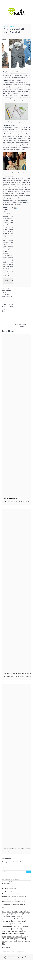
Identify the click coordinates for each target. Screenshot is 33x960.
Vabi (12, 26)
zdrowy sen (13, 941)
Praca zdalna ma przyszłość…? (12, 498)
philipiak (14, 931)
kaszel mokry (21, 921)
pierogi (20, 931)
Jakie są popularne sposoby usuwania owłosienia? (12, 893)
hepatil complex (23, 918)
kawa (21, 923)
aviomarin (14, 911)
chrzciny (8, 288)
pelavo (8, 931)
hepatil (16, 918)
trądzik (3, 938)
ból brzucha (22, 911)
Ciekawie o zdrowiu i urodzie (18, 956)
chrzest (3, 290)
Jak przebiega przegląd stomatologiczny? (10, 879)
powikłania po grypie (7, 933)
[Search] (29, 2)
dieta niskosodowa (16, 914)
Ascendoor (10, 958)
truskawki (25, 936)
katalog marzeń (14, 923)
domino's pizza (26, 914)
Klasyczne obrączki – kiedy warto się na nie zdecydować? (14, 904)
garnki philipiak (11, 916)
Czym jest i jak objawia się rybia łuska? (10, 888)
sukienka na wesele (7, 936)
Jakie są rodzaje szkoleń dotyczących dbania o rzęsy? (13, 899)
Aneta (6, 35)
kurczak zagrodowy (7, 926)
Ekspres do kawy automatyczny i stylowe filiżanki (17, 848)
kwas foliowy (17, 926)
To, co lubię (7, 26)
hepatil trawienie (6, 921)
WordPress (22, 958)
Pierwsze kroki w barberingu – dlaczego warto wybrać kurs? (14, 885)
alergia (3, 911)
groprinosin (19, 916)
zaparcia (23, 938)
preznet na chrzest (6, 294)
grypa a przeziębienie (7, 918)
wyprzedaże (10, 938)
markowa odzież (6, 928)
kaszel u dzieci (5, 923)
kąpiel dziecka (25, 926)
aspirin (9, 911)
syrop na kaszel (17, 936)
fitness (3, 916)
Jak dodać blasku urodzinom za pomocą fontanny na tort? (13, 901)
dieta (28, 911)
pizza (25, 931)
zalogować (9, 862)
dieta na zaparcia (6, 914)
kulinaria (27, 923)
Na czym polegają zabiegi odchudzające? (10, 891)
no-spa (24, 928)
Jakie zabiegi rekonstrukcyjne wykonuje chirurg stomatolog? (14, 896)
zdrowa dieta (5, 941)
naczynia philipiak (16, 928)
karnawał (14, 921)
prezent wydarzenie (19, 933)
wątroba (17, 938)
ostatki (3, 931)
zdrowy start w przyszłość (24, 941)
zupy (3, 943)
